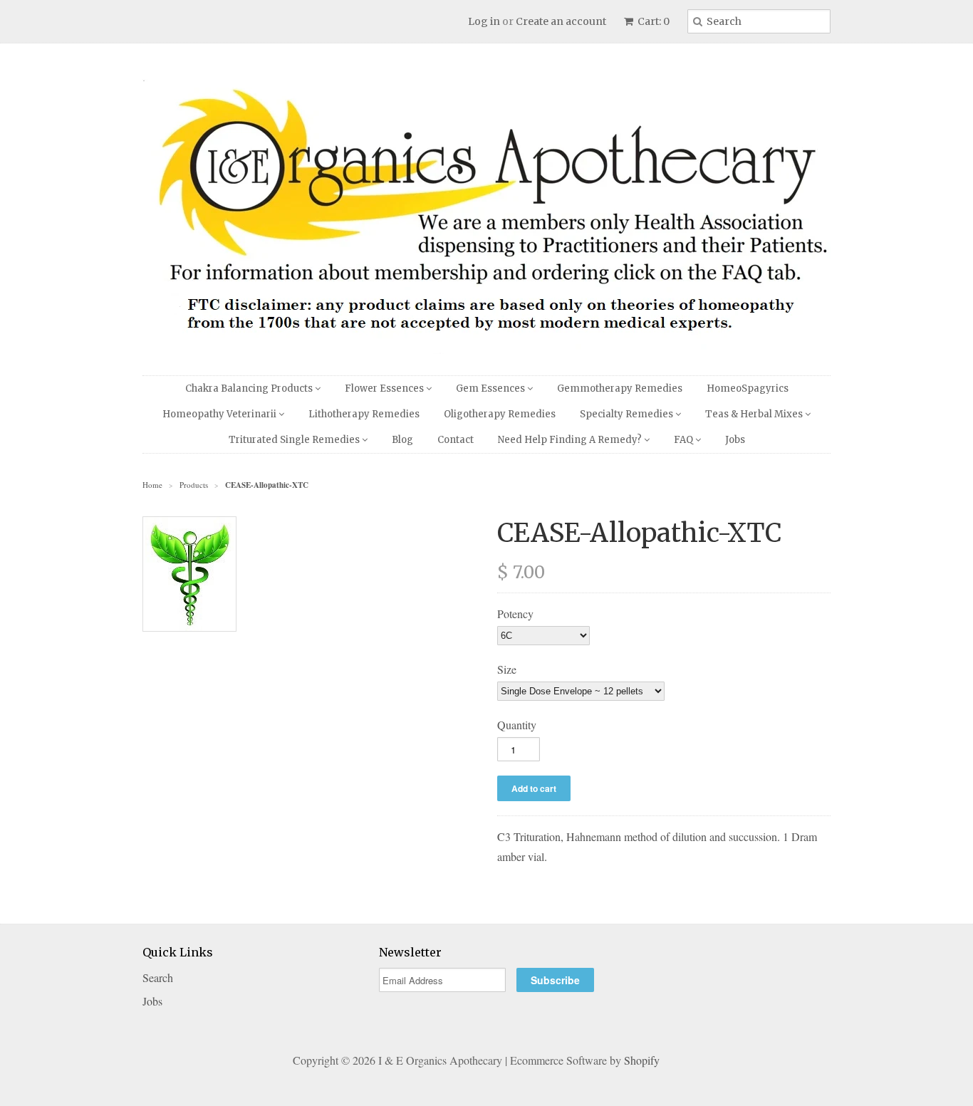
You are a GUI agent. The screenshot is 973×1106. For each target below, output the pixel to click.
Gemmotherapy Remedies (619, 388)
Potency (515, 613)
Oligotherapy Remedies (500, 414)
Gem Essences (491, 388)
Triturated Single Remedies (295, 440)
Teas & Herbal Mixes (755, 414)
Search (157, 977)
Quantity (516, 724)
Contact (455, 440)
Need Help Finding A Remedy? (571, 440)
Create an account (561, 21)
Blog (402, 440)
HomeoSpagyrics (748, 388)
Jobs (735, 440)
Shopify (642, 1060)
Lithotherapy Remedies (364, 414)
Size (506, 669)
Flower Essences (385, 388)
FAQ (684, 440)
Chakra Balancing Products (250, 388)
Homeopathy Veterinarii (220, 414)
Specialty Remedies (627, 414)
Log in (484, 21)
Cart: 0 (652, 21)
